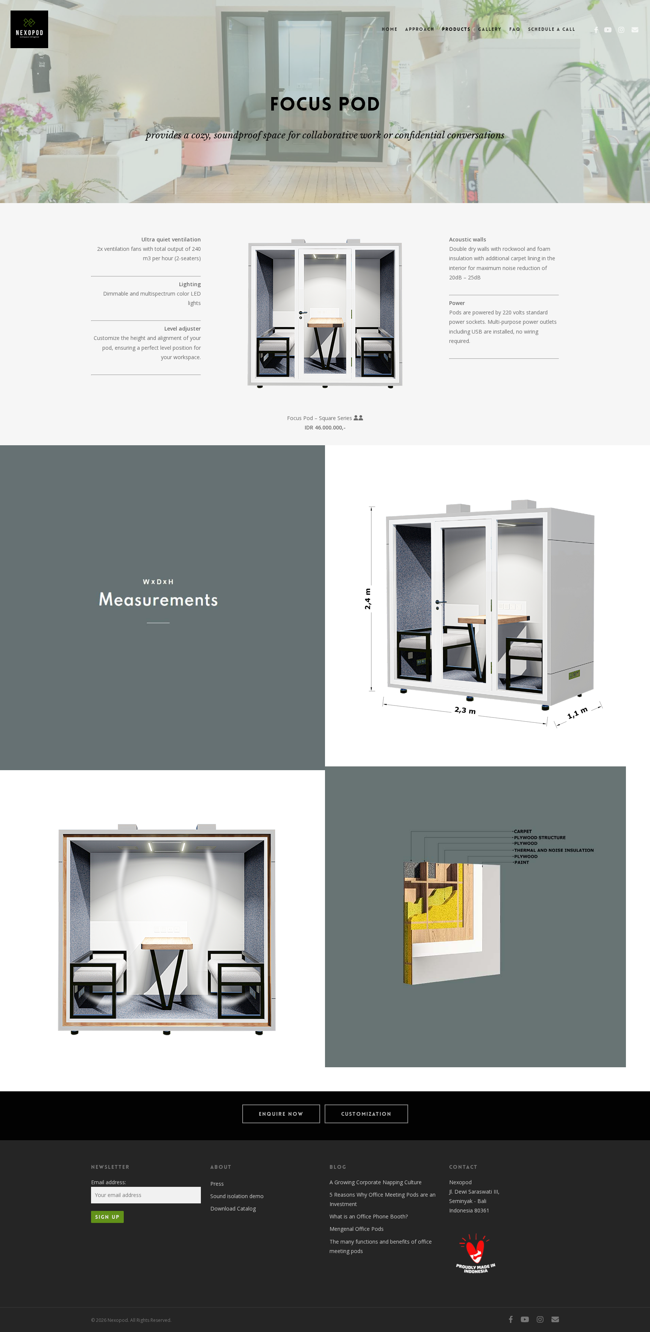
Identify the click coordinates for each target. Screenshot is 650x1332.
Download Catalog (233, 1208)
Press (217, 1183)
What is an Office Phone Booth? (369, 1216)
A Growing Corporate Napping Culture (376, 1182)
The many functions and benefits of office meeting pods (381, 1246)
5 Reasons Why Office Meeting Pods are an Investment (383, 1199)
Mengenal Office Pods (357, 1228)
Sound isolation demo (237, 1196)
